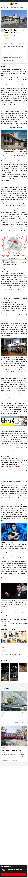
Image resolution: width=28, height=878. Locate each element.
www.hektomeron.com (12, 433)
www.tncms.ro (4, 606)
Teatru (8, 7)
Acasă (4, 7)
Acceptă (13, 874)
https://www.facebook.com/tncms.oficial (15, 613)
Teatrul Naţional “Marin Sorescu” (15, 654)
